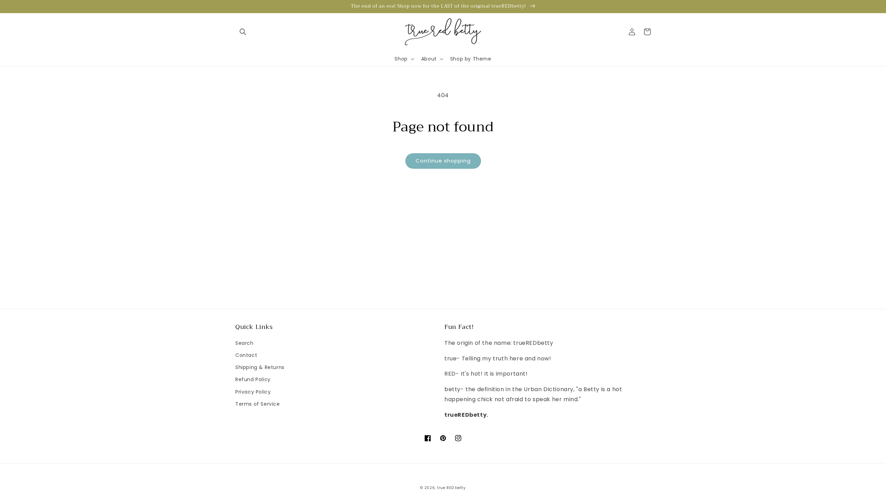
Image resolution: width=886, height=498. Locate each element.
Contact (246, 355)
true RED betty (451, 487)
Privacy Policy (253, 391)
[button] (243, 31)
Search (244, 343)
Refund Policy (253, 379)
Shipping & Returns (259, 367)
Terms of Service (257, 403)
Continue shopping (443, 160)
